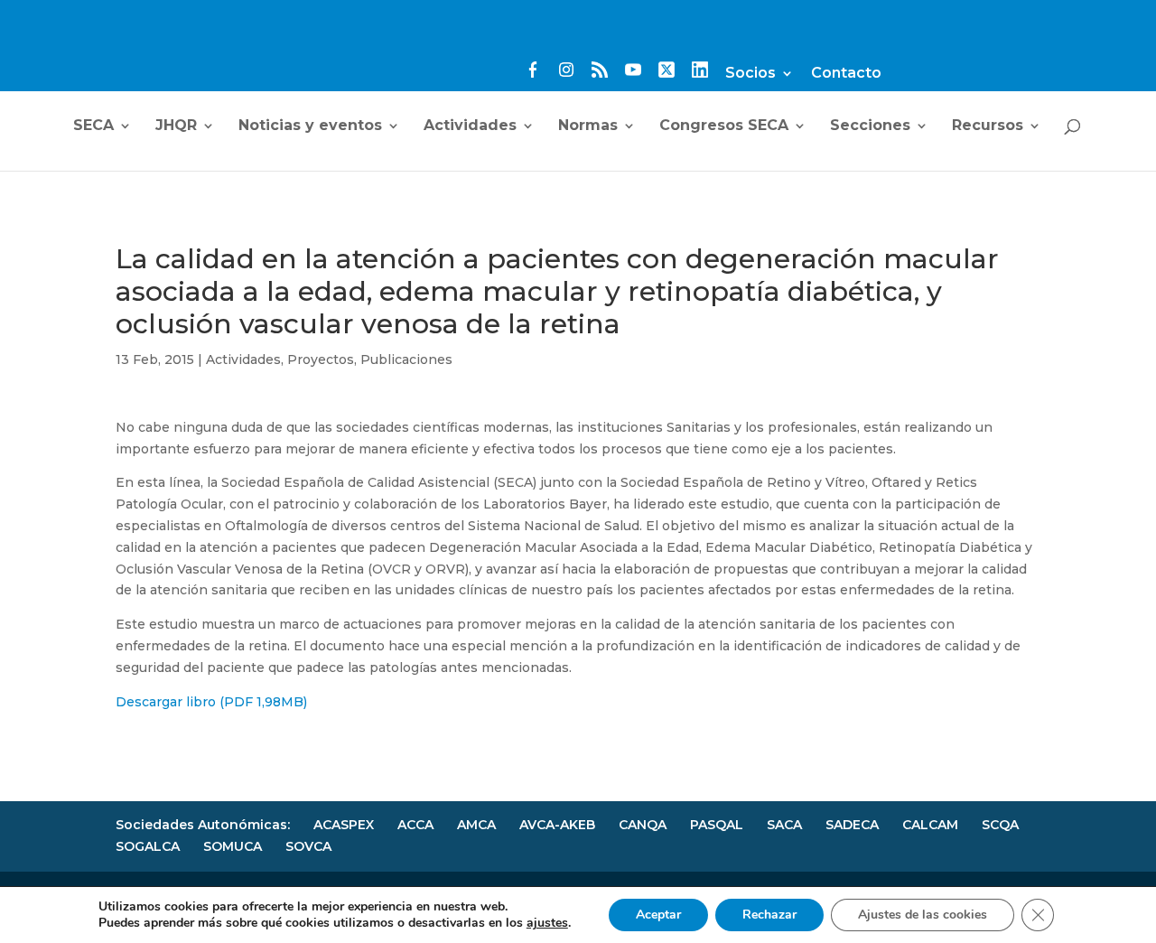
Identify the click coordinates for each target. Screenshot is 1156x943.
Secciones (870, 126)
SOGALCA (148, 846)
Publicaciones (406, 359)
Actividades (470, 126)
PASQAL (716, 825)
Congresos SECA (723, 126)
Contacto (846, 73)
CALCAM (930, 825)
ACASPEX (343, 825)
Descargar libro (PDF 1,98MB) (211, 702)
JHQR (176, 126)
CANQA (643, 825)
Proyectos (320, 359)
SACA (784, 825)
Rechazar (769, 914)
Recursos (987, 126)
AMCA (476, 825)
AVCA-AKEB (557, 825)
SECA (93, 126)
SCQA (1000, 825)
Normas (588, 126)
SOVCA (308, 846)
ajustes (547, 923)
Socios (750, 73)
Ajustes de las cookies (922, 914)
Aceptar (658, 914)
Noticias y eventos (310, 126)
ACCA (415, 825)
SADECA (852, 825)
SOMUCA (232, 846)
